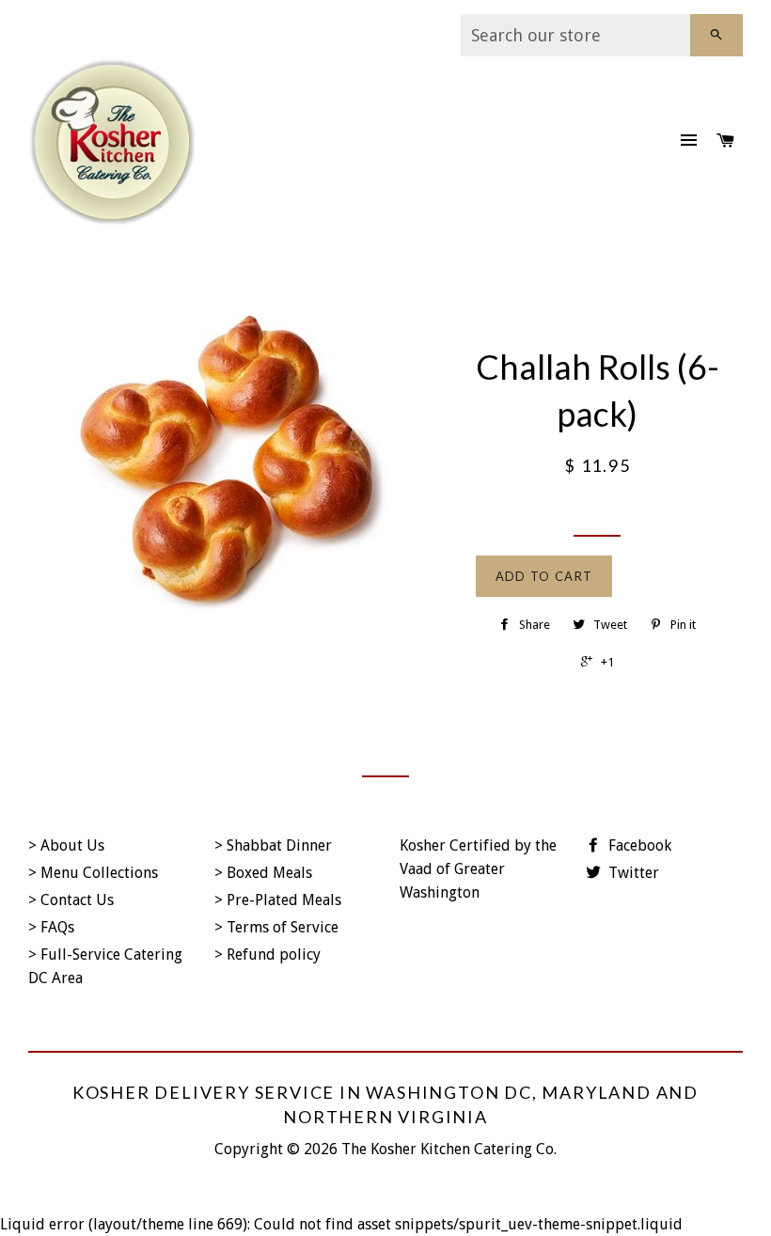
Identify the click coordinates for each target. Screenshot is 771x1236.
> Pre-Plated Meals (277, 900)
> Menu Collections (93, 873)
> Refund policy (267, 954)
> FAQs (51, 927)
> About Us (66, 845)
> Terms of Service (276, 927)
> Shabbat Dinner (273, 845)
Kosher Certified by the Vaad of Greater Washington (478, 869)
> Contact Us (71, 900)
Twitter (632, 873)
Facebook (638, 845)
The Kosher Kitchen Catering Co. (449, 1149)
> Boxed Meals (263, 873)
